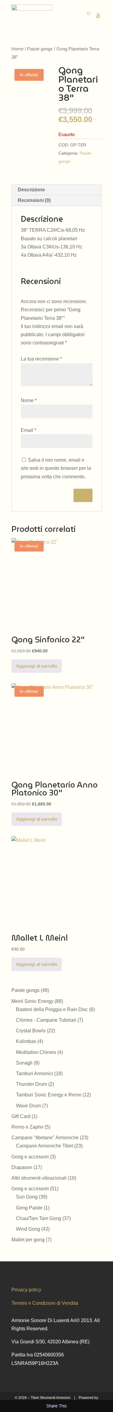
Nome (29, 400)
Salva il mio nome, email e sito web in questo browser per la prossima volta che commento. (56, 468)
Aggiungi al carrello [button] (36, 665)
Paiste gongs (40, 48)
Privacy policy (26, 1289)
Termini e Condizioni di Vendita (44, 1303)
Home (17, 48)
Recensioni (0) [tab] (34, 200)
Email (28, 430)
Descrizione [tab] (31, 189)
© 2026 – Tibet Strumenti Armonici (43, 1398)
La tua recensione (41, 358)
